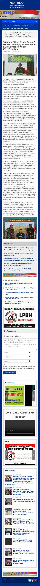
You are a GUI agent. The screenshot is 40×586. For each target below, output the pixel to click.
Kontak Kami (16, 25)
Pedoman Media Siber (17, 28)
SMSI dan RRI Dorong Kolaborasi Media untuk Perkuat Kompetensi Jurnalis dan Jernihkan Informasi (23, 532)
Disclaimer (6, 28)
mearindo (8, 51)
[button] (6, 396)
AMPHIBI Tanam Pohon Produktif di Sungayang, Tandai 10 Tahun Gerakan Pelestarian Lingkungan (23, 492)
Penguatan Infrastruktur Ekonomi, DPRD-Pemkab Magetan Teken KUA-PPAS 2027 (23, 551)
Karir (26, 28)
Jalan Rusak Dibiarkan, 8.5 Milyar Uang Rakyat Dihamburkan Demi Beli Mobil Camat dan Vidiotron (23, 512)
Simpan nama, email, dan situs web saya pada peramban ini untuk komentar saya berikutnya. (19, 367)
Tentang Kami (6, 25)
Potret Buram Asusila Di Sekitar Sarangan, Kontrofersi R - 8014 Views (18, 302)
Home (6, 33)
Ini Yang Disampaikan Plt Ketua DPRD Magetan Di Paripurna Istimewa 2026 (23, 562)
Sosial (22, 33)
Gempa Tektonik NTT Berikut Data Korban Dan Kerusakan (22, 540)
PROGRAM (14, 33)
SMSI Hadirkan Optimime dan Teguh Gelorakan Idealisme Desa (24, 500)
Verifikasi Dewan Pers (27, 25)
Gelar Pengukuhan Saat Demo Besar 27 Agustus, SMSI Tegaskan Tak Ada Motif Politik (23, 521)
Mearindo (17, 2)
